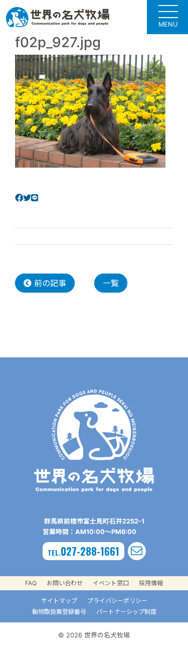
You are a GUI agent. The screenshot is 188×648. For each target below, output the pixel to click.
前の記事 (49, 283)
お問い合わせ (65, 583)
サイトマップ (59, 600)
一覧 (111, 283)
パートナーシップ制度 (126, 611)
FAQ (31, 583)
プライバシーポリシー (117, 600)
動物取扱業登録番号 (59, 611)
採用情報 (151, 583)
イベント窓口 (111, 583)
